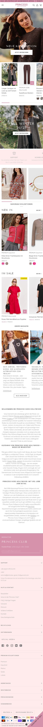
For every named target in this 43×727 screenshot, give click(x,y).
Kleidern (33, 515)
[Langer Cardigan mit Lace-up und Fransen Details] (9, 74)
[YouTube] (21, 645)
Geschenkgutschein (7, 617)
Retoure (3, 607)
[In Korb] (14, 83)
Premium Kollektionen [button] (10, 655)
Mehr (38, 210)
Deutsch (6, 712)
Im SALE (8, 273)
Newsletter (4, 594)
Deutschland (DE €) (24, 712)
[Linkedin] (16, 645)
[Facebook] (3, 645)
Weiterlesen (7, 391)
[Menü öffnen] (3, 5)
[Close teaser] (26, 724)
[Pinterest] (7, 645)
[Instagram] (12, 645)
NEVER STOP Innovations (18, 726)
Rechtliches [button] (6, 625)
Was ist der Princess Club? (10, 597)
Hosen (9, 461)
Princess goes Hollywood (23, 416)
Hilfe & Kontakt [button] (7, 587)
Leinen (3, 675)
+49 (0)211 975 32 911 (8, 569)
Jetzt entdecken (21, 52)
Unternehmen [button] (6, 632)
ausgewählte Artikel (26, 1)
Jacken (19, 461)
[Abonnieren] (38, 551)
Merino (3, 668)
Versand (4, 604)
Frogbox (10, 418)
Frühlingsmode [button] (7, 697)
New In (7, 209)
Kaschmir (31, 506)
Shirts (14, 461)
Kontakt (3, 614)
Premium (4, 662)
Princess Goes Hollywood (13, 724)
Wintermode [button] (6, 690)
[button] (35, 719)
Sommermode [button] (6, 704)
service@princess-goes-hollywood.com (15, 575)
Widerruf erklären (7, 610)
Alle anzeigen (21, 396)
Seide (3, 672)
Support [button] (4, 563)
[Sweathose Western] (27, 74)
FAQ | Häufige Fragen (8, 600)
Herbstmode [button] (6, 683)
